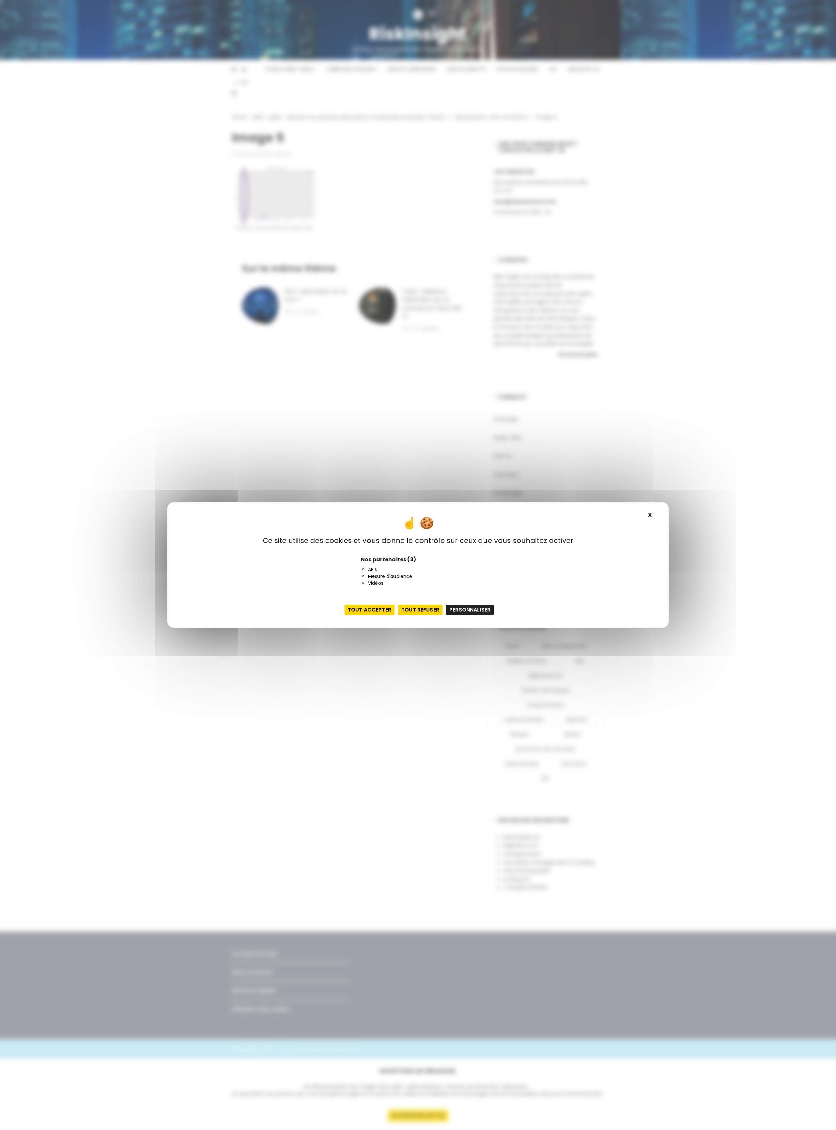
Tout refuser (420, 609)
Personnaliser (469, 609)
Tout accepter (369, 609)
